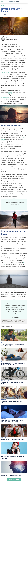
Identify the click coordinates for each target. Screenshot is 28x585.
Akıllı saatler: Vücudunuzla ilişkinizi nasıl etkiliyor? (12, 345)
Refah (2, 5)
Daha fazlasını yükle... (14, 479)
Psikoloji (3, 399)
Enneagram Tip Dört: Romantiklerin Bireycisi (12, 457)
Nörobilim (3, 474)
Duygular (3, 437)
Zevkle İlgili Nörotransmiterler (11, 475)
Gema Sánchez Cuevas (11, 39)
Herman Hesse (5, 72)
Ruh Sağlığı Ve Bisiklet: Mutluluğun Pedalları (12, 383)
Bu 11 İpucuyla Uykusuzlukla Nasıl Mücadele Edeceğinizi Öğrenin (12, 421)
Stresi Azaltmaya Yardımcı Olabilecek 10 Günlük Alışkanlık (13, 364)
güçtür (10, 92)
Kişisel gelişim (4, 455)
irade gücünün (5, 97)
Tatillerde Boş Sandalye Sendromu (12, 439)
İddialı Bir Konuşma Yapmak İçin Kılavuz (11, 402)
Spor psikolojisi (5, 380)
